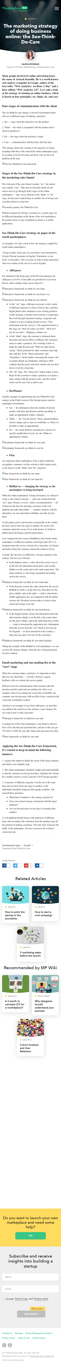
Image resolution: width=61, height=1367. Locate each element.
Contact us (7, 1333)
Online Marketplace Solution (38, 1333)
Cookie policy (38, 1338)
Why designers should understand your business (44, 1006)
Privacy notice (41, 1298)
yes (30, 1235)
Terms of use (21, 1298)
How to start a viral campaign (43, 913)
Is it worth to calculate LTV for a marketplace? (14, 1004)
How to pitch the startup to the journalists (15, 915)
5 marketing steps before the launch (30, 954)
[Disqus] (30, 1094)
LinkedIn (10, 1345)
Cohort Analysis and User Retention (29, 1048)
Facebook (4, 1345)
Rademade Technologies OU (42, 1356)
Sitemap (19, 1333)
